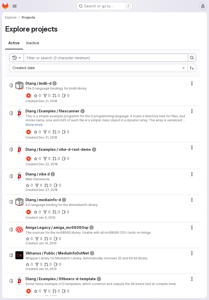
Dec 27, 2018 (48, 190)
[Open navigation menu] (14, 6)
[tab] (14, 43)
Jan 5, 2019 (46, 217)
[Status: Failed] (28, 96)
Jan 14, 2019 (47, 243)
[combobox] (98, 68)
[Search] (192, 58)
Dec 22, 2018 (48, 164)
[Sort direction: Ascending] (192, 68)
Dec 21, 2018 (47, 101)
